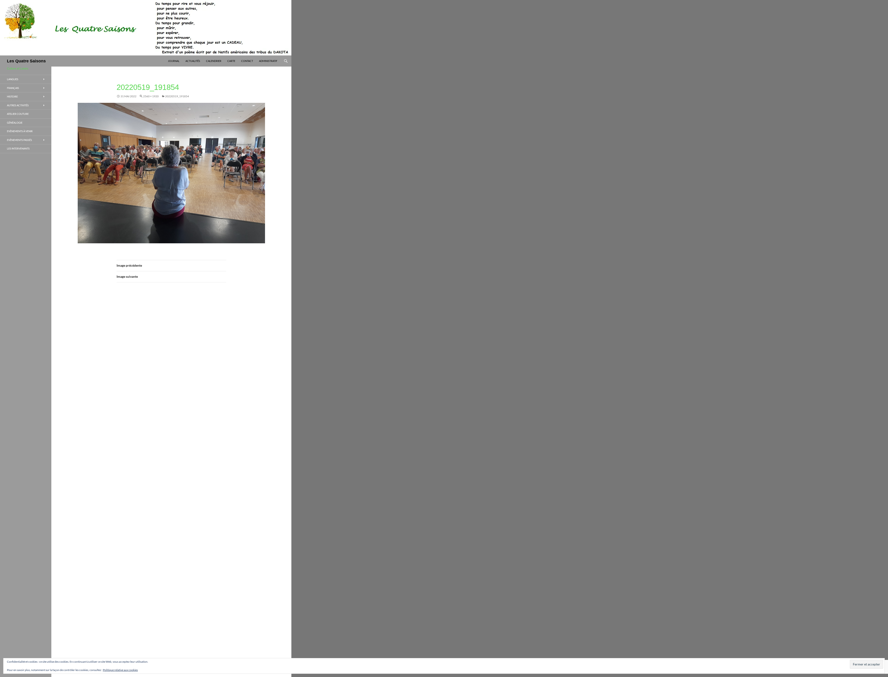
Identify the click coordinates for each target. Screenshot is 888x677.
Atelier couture (18, 113)
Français (13, 87)
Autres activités (18, 105)
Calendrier (213, 60)
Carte (231, 60)
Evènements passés (19, 139)
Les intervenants (18, 148)
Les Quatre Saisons (26, 61)
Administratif (268, 60)
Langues (12, 79)
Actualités (192, 60)
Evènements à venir (20, 131)
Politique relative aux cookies (120, 670)
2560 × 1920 (151, 96)
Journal (173, 60)
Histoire (12, 96)
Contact (247, 60)
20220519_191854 (177, 96)
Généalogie (14, 122)
